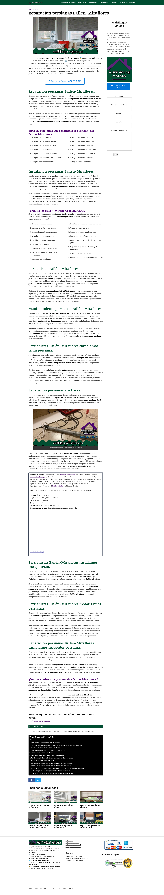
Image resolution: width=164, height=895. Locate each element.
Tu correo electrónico (119, 105)
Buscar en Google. (37, 552)
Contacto (114, 3)
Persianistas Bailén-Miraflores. (42, 753)
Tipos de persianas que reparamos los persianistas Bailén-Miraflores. (58, 745)
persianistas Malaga (37, 477)
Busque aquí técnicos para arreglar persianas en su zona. (54, 773)
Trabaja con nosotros (128, 3)
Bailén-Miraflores (58, 486)
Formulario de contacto (74, 857)
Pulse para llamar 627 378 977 (64, 81)
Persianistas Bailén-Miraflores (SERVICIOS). (49, 750)
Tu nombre (119, 96)
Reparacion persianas (68, 3)
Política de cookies (72, 843)
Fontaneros (92, 3)
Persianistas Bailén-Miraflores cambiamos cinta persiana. (52, 758)
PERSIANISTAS (36, 726)
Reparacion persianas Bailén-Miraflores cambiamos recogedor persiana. (57, 768)
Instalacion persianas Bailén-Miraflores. (46, 748)
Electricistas (103, 3)
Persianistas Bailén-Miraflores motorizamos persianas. (51, 766)
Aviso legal (69, 841)
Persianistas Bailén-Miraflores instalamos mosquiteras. (51, 763)
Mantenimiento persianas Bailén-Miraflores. (47, 755)
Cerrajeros (82, 3)
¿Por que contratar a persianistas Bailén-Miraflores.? (52, 771)
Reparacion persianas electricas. (43, 760)
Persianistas (33, 9)
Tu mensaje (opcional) (119, 130)
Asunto (119, 122)
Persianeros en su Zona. (41, 721)
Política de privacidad (73, 845)
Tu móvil (119, 113)
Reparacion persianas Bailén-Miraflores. (46, 742)
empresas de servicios (67, 474)
